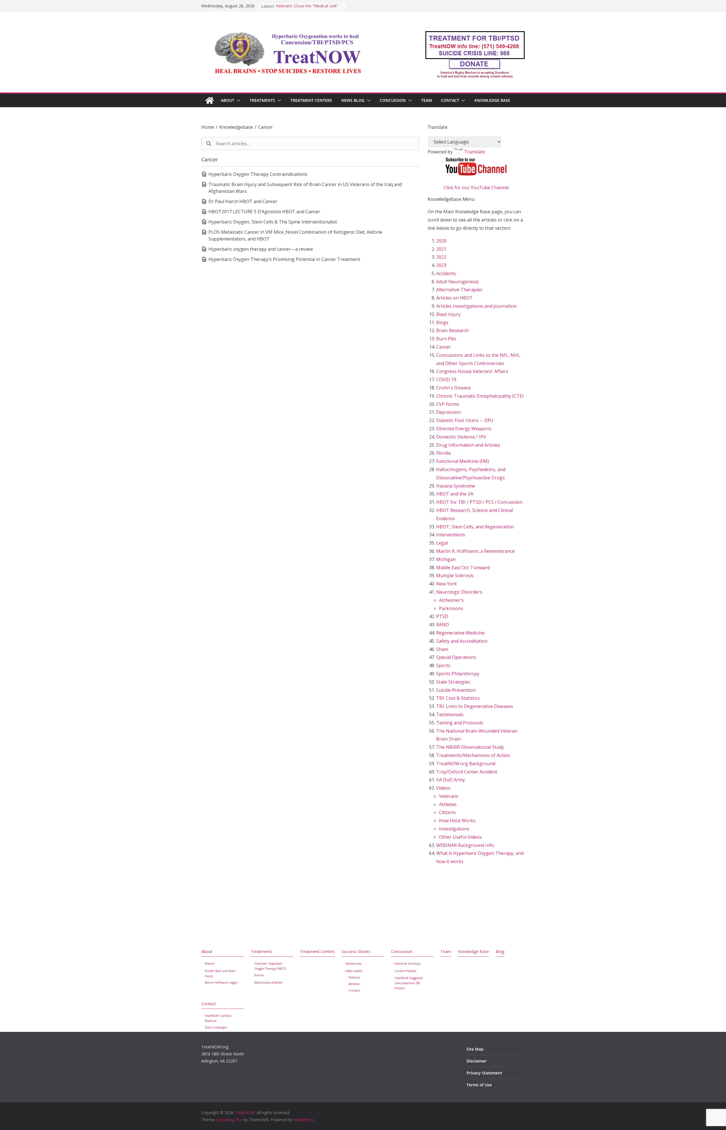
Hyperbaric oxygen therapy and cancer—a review (260, 249)
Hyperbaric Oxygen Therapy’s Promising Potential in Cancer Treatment (284, 259)
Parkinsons (451, 608)
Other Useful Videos (460, 837)
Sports (443, 665)
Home (207, 127)
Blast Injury (448, 314)
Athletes (448, 804)
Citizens (447, 812)
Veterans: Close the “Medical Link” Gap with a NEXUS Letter (307, 8)
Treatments (262, 100)
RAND (442, 624)
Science (259, 975)
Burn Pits (446, 339)
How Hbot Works (457, 820)
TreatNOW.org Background (465, 763)
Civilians (354, 990)
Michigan (446, 559)
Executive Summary (407, 963)
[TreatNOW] (209, 100)
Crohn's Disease (453, 388)
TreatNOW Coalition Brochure (218, 1018)
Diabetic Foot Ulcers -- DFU (464, 420)
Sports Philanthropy (457, 674)
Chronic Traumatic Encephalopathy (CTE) (480, 396)
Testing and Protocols (459, 723)
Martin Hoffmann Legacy (221, 982)
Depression (448, 412)
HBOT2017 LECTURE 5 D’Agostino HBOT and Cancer (264, 211)
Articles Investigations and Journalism (476, 306)
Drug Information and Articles (468, 445)
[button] (237, 100)
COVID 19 (446, 379)
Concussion (393, 100)
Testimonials (450, 714)
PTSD (442, 616)
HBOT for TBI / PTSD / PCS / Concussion (479, 502)
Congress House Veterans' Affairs (472, 371)
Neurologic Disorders (459, 592)
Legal (442, 543)
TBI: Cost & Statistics (458, 698)
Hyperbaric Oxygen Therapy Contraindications (257, 174)
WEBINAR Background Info (465, 845)
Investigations (454, 829)
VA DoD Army (450, 780)
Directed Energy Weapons (463, 428)
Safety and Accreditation (461, 641)
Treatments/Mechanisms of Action (473, 755)
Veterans (448, 796)
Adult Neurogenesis (457, 282)
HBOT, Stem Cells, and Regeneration (475, 527)
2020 (441, 241)
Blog (500, 951)
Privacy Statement (484, 1073)
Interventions (450, 535)
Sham (442, 649)
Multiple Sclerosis (455, 575)
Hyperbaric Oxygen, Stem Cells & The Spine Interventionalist (272, 222)
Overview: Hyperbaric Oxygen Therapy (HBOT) (270, 966)
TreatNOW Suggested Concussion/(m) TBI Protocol (408, 983)
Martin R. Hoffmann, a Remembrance (475, 551)
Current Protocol (405, 971)
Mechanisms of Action (268, 982)
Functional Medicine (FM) (462, 461)
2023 (441, 265)
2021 (441, 249)
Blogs (442, 322)
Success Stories (356, 951)
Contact (450, 100)
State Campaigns (216, 1027)
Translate (474, 152)
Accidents (446, 273)
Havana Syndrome (455, 486)
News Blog (352, 100)
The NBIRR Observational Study (470, 747)
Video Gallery (353, 971)
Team (426, 100)
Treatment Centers (311, 100)
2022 (441, 257)
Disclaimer (477, 1061)
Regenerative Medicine (460, 633)
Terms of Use (479, 1084)
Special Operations (456, 657)
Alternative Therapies (459, 289)
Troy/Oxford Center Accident (466, 772)
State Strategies (453, 682)
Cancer (265, 127)
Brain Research (452, 330)
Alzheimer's (451, 600)
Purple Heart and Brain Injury (220, 973)
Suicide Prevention (456, 690)
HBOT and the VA (454, 494)
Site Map (475, 1049)
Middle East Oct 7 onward (463, 567)
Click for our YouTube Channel (476, 187)
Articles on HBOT (454, 298)
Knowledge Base (492, 100)
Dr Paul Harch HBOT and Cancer (242, 201)
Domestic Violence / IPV (461, 437)
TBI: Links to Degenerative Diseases (474, 706)
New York (446, 584)
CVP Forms (447, 404)
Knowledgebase (236, 127)
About (227, 100)
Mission (210, 963)
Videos (443, 788)
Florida (443, 453)
